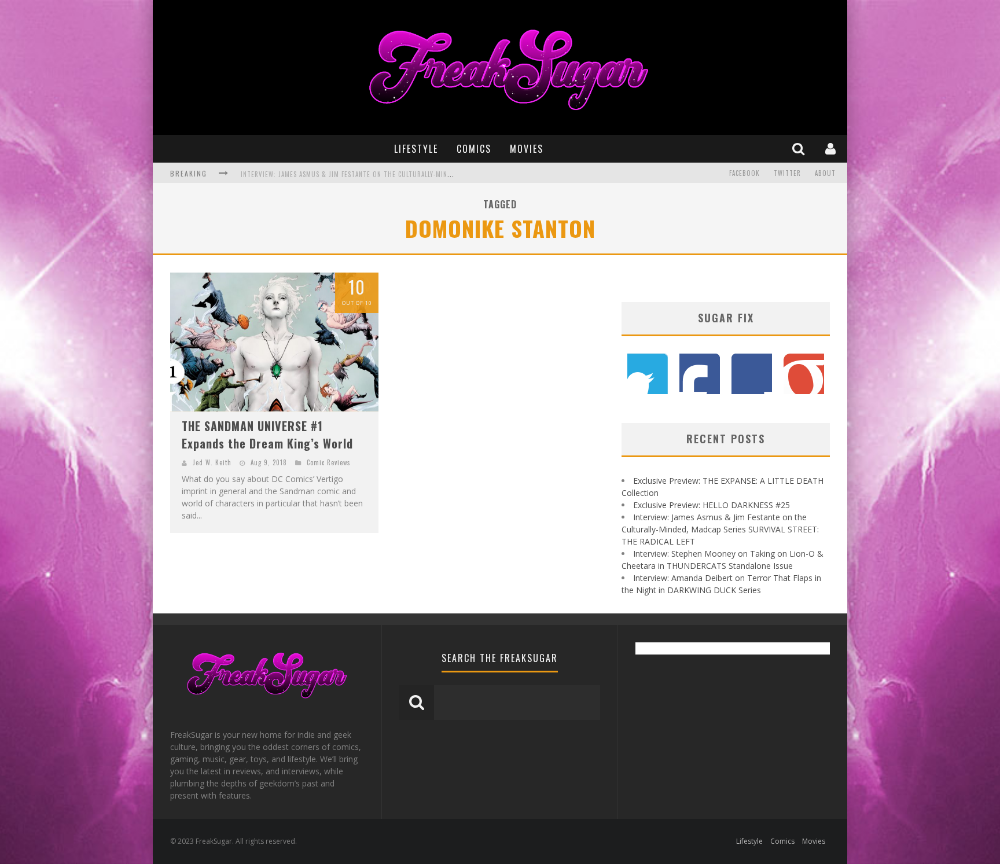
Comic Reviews (329, 462)
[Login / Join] (832, 148)
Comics (474, 149)
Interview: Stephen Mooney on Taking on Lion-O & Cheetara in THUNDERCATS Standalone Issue (398, 174)
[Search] (800, 148)
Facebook (744, 173)
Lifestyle (416, 149)
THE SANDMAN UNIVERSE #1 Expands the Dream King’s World (267, 434)
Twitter (787, 173)
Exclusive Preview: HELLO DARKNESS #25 (711, 504)
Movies (526, 149)
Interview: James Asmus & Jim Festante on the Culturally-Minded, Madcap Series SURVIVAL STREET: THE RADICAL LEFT (720, 529)
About (825, 173)
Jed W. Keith (212, 462)
